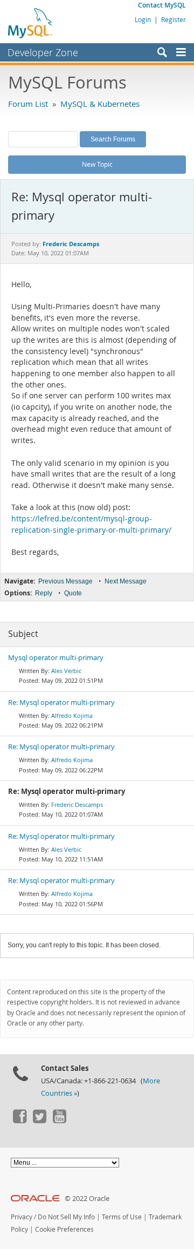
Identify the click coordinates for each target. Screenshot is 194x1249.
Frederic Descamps (77, 804)
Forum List (28, 103)
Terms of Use (122, 1217)
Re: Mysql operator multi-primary (61, 702)
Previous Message (65, 581)
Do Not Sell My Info (66, 1217)
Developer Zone (43, 52)
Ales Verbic (66, 671)
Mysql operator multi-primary (55, 657)
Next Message (126, 581)
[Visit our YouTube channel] (59, 1120)
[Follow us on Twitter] (39, 1120)
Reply (43, 593)
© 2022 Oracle (87, 1198)
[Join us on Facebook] (19, 1120)
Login (143, 19)
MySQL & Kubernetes (100, 103)
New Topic (97, 164)
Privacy (21, 1217)
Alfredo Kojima (72, 715)
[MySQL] (30, 22)
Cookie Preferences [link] (64, 1229)
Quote (73, 593)
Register (173, 19)
